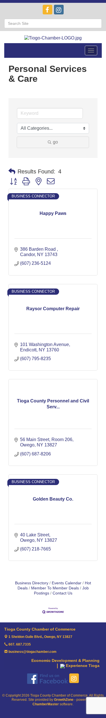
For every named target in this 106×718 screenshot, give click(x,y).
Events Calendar (66, 583)
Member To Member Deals (55, 588)
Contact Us (62, 593)
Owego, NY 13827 (40, 637)
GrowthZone (63, 700)
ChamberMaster (46, 704)
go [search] (55, 142)
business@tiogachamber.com (32, 652)
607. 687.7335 (19, 644)
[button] (11, 171)
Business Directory (31, 583)
